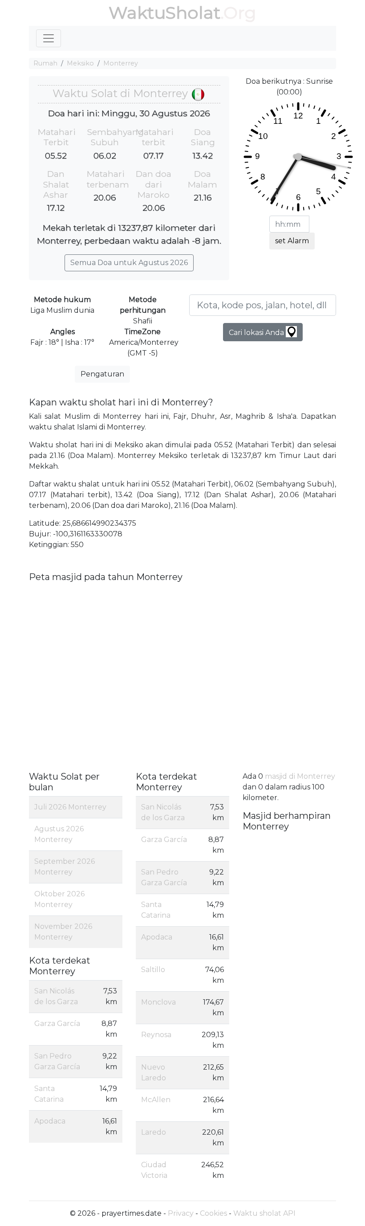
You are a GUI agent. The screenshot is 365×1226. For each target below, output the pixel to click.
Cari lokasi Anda (257, 332)
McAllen (155, 1099)
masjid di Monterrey (300, 776)
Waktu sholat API (264, 1213)
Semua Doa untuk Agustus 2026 (129, 262)
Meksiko (80, 63)
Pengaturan (102, 374)
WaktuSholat (164, 12)
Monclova (158, 1002)
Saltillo (153, 969)
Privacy (181, 1213)
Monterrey (120, 63)
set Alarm (292, 241)
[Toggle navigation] (48, 38)
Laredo (153, 1132)
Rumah (45, 63)
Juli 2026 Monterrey (70, 807)
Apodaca (49, 1121)
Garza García (57, 1023)
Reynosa (156, 1034)
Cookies (213, 1213)
